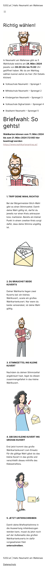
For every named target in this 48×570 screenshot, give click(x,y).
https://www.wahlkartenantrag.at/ (20, 144)
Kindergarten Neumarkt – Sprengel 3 (24, 97)
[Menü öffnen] (4, 11)
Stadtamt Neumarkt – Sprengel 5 (22, 110)
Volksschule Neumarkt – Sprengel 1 (23, 84)
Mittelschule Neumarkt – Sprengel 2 (23, 90)
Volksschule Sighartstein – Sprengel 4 (24, 104)
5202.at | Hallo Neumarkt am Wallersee (23, 5)
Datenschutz (9, 564)
